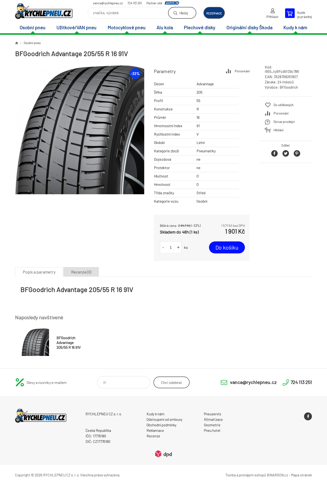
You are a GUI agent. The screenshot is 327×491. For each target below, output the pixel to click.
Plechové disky (199, 27)
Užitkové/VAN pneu (76, 27)
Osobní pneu (32, 27)
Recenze (153, 436)
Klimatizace (213, 419)
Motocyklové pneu (127, 27)
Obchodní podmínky (161, 425)
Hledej (183, 13)
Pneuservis (212, 414)
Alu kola (165, 27)
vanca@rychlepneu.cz (108, 3)
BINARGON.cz (277, 475)
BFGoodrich (289, 87)
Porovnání (242, 71)
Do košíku (226, 247)
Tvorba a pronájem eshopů (245, 475)
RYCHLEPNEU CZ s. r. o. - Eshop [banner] (44, 11)
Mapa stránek (301, 475)
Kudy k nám (295, 27)
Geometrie (212, 425)
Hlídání (278, 130)
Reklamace (155, 430)
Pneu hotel (212, 430)
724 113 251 (135, 3)
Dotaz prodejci (284, 122)
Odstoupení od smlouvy (164, 419)
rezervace (214, 13)
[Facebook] (308, 416)
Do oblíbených (283, 105)
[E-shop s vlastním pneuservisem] (16, 42)
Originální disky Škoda (249, 27)
